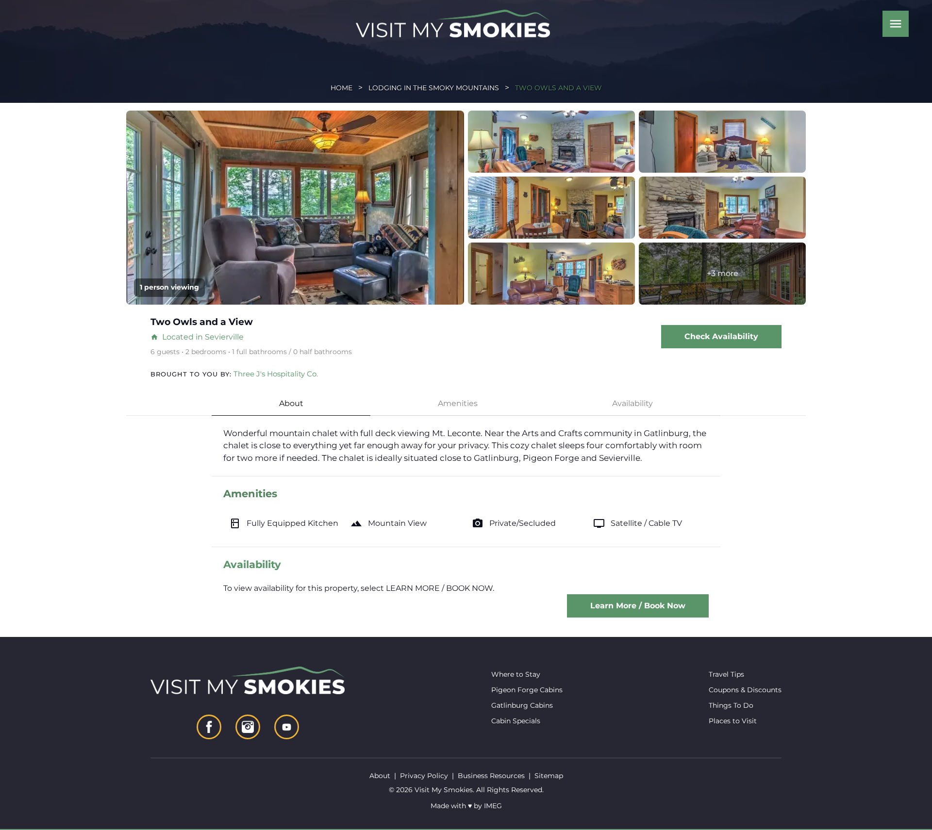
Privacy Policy (424, 775)
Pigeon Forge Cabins (527, 689)
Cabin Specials (515, 720)
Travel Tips (726, 674)
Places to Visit (733, 720)
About (291, 403)
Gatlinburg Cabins (522, 705)
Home (341, 87)
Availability (632, 403)
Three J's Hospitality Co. (275, 373)
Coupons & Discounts (745, 689)
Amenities (458, 403)
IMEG (493, 805)
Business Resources (491, 775)
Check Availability (721, 336)
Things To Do (731, 705)
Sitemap (548, 775)
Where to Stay (515, 674)
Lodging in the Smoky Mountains (433, 87)
